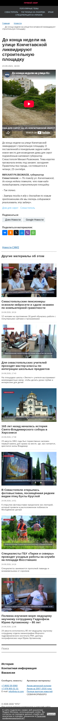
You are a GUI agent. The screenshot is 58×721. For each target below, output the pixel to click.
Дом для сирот (10, 208)
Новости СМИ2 (10, 247)
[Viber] (27, 232)
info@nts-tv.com (16, 691)
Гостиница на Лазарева (33, 12)
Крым (50, 12)
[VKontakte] (4, 232)
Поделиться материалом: (17, 227)
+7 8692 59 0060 (9, 685)
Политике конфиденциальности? (24, 717)
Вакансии (8, 672)
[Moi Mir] (21, 232)
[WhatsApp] (33, 232)
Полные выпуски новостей (39, 691)
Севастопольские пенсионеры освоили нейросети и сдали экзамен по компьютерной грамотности (27, 304)
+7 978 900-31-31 (9, 688)
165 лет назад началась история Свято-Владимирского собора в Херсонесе (24, 429)
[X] (16, 232)
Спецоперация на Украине (29, 15)
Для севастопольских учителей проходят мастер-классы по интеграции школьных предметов (25, 365)
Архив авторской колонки (39, 685)
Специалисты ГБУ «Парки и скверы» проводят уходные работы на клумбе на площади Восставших (28, 556)
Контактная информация (19, 668)
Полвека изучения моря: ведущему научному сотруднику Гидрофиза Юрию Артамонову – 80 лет (26, 619)
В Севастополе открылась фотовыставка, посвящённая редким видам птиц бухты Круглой (27, 493)
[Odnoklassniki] (10, 232)
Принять (51, 714)
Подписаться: (10, 215)
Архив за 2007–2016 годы (39, 688)
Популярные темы (29, 9)
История (7, 663)
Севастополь (11, 12)
